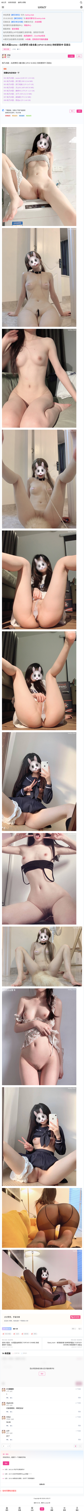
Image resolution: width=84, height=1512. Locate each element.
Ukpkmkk (9, 1403)
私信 (79, 56)
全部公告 (42, 1484)
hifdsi (8, 1417)
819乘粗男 (10, 1389)
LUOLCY (47, 1498)
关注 (72, 56)
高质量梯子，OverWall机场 (34, 36)
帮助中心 (27, 25)
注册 (79, 111)
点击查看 (38, 22)
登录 (72, 111)
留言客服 (15, 29)
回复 (79, 1398)
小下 (7, 1431)
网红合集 (6, 49)
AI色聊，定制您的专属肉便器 (36, 39)
